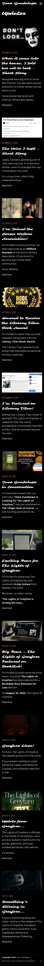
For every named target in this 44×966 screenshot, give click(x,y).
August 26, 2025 (9, 476)
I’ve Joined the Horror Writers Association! (17, 234)
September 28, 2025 (10, 397)
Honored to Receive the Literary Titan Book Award (21, 323)
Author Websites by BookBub (22, 961)
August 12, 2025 (9, 645)
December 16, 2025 (10, 52)
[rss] (41, 962)
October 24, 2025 (9, 223)
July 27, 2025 (7, 895)
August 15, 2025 (9, 554)
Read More (7, 105)
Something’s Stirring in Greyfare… (15, 907)
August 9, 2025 (8, 739)
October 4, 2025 (9, 312)
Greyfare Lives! (18, 746)
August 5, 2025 (8, 815)
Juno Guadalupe (19, 3)
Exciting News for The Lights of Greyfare (20, 566)
